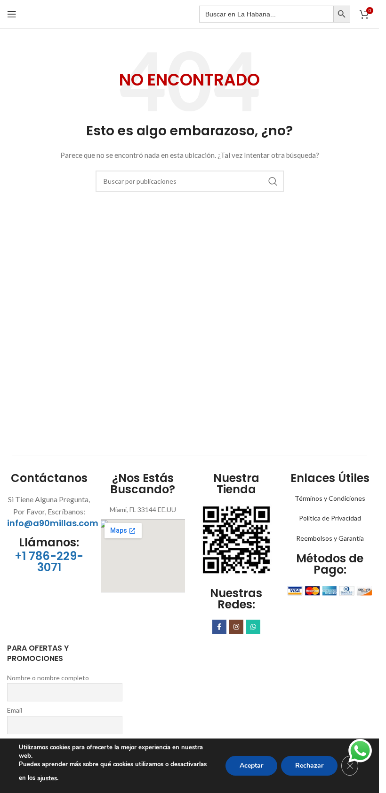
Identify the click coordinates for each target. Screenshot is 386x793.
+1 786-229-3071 (49, 561)
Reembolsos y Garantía (330, 538)
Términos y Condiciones (330, 498)
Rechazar (309, 765)
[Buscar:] (266, 14)
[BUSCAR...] (273, 181)
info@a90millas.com (52, 523)
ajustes (47, 778)
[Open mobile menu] (11, 14)
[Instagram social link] (236, 627)
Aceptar (251, 765)
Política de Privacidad (330, 518)
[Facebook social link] (219, 627)
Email (14, 710)
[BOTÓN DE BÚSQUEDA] (341, 14)
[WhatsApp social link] (253, 627)
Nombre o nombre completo (48, 678)
